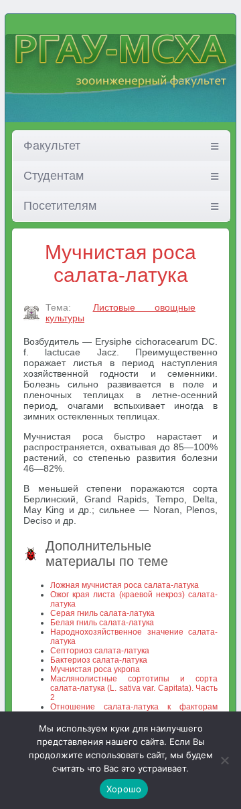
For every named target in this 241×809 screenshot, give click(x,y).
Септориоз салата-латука (99, 650)
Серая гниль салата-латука (102, 613)
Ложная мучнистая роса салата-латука (124, 585)
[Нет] (224, 760)
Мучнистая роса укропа (95, 669)
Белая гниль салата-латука (102, 622)
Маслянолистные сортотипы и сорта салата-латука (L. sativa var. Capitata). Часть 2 (134, 688)
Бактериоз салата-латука (98, 660)
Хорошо (124, 789)
